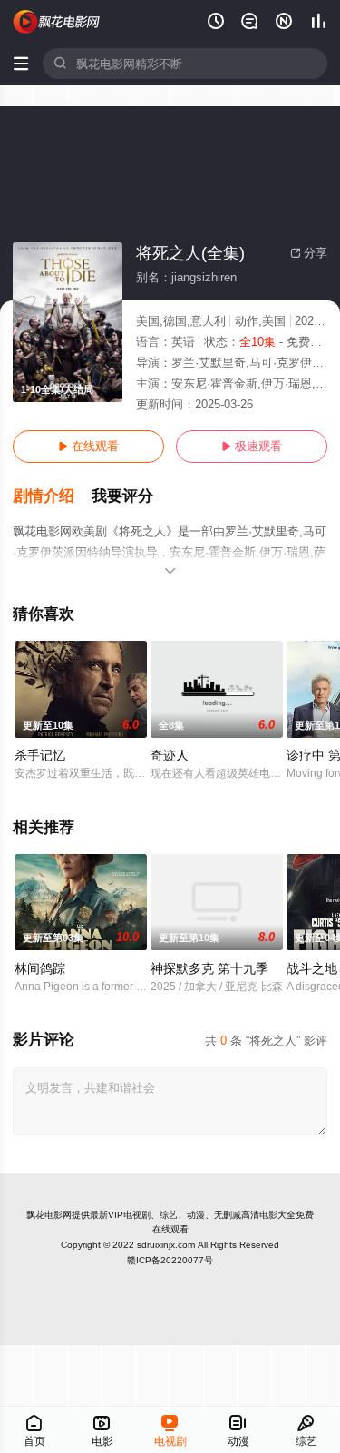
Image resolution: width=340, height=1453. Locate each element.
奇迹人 (170, 755)
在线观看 (88, 446)
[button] (52, 496)
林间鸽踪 (40, 968)
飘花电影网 (49, 1215)
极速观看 (251, 446)
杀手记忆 (40, 755)
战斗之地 (312, 968)
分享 (308, 253)
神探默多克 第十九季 (209, 968)
